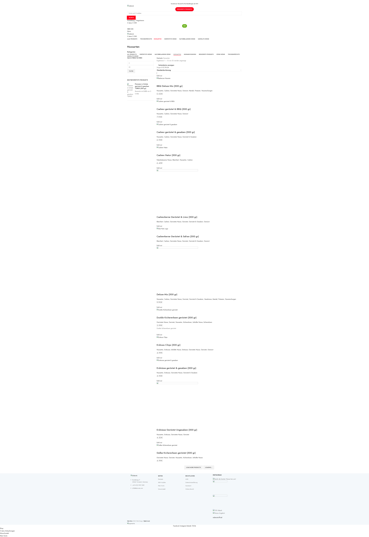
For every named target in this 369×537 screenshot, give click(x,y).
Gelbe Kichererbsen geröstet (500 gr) (176, 453)
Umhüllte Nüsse (198, 322)
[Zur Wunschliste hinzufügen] (169, 82)
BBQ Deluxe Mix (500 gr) (170, 86)
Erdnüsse (167, 350)
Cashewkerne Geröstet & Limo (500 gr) (177, 217)
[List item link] (143, 485)
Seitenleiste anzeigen (166, 65)
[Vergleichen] (164, 82)
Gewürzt (185, 91)
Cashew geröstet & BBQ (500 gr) (174, 109)
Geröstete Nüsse (176, 91)
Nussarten (160, 91)
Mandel (191, 91)
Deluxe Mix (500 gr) (167, 294)
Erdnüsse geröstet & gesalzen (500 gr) (176, 368)
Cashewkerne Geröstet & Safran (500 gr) (178, 236)
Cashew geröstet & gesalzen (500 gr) (176, 132)
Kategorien (131, 52)
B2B (184, 26)
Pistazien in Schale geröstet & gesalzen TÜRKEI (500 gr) (142, 86)
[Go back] (129, 42)
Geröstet (185, 222)
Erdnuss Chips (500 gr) (168, 345)
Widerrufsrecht (189, 489)
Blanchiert (175, 160)
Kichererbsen (187, 322)
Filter (131, 71)
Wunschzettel (161, 489)
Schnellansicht (159, 82)
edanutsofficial (217, 517)
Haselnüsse (208, 299)
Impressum (188, 486)
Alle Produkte (162, 482)
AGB (186, 479)
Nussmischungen (207, 91)
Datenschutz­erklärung (191, 482)
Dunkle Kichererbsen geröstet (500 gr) (177, 317)
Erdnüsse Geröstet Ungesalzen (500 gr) (177, 429)
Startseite (160, 58)
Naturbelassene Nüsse (164, 160)
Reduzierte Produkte (184, 9)
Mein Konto (161, 486)
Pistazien (198, 91)
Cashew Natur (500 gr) (168, 155)
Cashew (166, 91)
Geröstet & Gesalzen (189, 137)
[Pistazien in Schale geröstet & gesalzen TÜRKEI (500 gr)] (130, 90)
